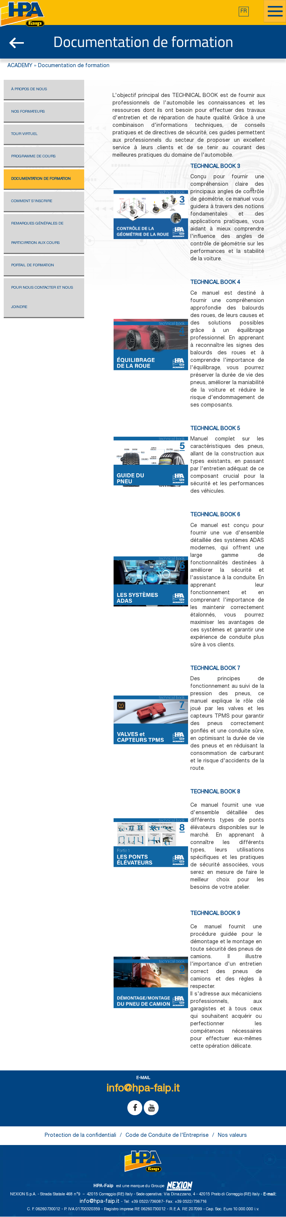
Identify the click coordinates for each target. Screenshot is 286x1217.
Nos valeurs (232, 1135)
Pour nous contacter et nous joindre (42, 297)
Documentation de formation (41, 179)
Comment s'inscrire (31, 201)
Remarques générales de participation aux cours (37, 233)
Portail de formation (32, 265)
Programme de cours (33, 157)
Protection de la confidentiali (80, 1135)
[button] (244, 11)
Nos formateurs (28, 112)
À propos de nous (29, 89)
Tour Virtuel (24, 134)
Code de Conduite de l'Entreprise (167, 1135)
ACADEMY (19, 66)
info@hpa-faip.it (100, 1201)
